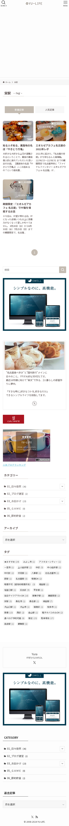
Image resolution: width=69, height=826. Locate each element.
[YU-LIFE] (34, 3)
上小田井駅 (25, 567)
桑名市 (20, 601)
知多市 (52, 606)
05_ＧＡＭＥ (16, 508)
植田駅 (48, 601)
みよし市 (29, 561)
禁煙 (8, 612)
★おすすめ (11, 561)
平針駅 (38, 589)
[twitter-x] (34, 403)
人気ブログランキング (14, 464)
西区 (20, 612)
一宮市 (9, 567)
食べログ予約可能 (14, 618)
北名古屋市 (52, 572)
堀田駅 (44, 584)
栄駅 (8, 601)
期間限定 (54, 595)
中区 (39, 567)
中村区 (9, 572)
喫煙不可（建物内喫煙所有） (19, 584)
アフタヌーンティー (50, 561)
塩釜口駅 (10, 589)
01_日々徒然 (16, 486)
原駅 (8, 578)
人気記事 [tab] (49, 109)
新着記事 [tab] (19, 109)
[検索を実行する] (62, 269)
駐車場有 (47, 618)
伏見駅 (22, 572)
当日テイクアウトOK (16, 595)
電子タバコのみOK (52, 612)
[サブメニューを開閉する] (62, 486)
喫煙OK (36, 578)
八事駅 (36, 572)
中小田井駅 (54, 567)
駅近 (32, 618)
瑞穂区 (38, 606)
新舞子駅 (38, 595)
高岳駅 (9, 623)
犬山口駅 (10, 606)
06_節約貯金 (16, 515)
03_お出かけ (16, 501)
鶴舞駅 (22, 623)
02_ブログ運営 (17, 493)
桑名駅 (34, 601)
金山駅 (33, 612)
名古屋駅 (21, 578)
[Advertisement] (34, 43)
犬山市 (25, 606)
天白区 (25, 589)
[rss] (36, 817)
